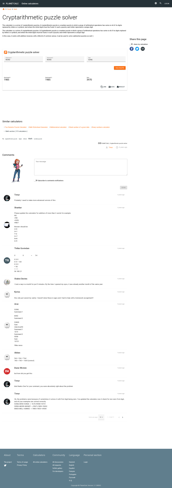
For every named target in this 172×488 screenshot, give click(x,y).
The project (8, 462)
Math (15, 9)
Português (72, 474)
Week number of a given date (79, 127)
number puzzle (38, 139)
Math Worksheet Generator (38, 127)
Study (9, 9)
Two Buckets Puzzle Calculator (16, 127)
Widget (121, 87)
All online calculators (40, 462)
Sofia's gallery (57, 468)
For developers (58, 471)
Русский (72, 477)
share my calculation (140, 44)
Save (111, 87)
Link (103, 87)
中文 (70, 481)
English (71, 465)
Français (72, 471)
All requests (57, 465)
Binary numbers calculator (101, 127)
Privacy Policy (22, 465)
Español (72, 468)
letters (25, 139)
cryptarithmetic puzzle (11, 139)
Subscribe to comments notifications (50, 181)
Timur (111, 147)
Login (167, 3)
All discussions (58, 462)
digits (20, 139)
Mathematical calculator (58, 127)
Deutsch (72, 462)
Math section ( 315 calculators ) (16, 131)
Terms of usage (22, 462)
